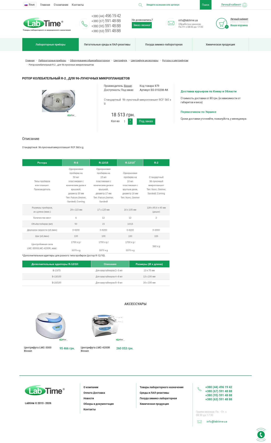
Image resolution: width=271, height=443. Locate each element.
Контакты (78, 4)
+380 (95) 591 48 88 (218, 395)
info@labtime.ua (217, 421)
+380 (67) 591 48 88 (218, 391)
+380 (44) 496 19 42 (218, 387)
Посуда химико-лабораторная (164, 44)
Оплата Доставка (94, 392)
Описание (30, 138)
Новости (89, 398)
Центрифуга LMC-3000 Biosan (37, 349)
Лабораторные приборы (50, 44)
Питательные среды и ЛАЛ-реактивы (107, 44)
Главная (45, 4)
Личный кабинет (239, 19)
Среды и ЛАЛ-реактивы (154, 392)
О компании (61, 4)
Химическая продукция (220, 44)
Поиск (205, 4)
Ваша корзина (239, 25)
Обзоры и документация (99, 403)
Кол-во (115, 121)
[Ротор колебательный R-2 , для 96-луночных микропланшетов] (58, 101)
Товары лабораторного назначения (161, 387)
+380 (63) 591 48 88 (218, 399)
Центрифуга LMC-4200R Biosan (95, 349)
